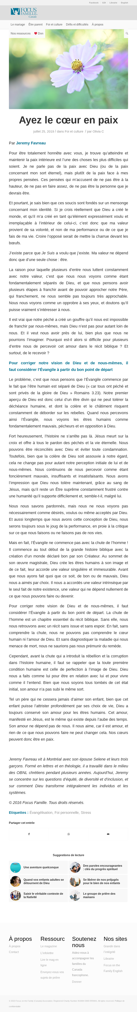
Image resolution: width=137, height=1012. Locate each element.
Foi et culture (74, 131)
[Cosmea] (68, 69)
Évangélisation (41, 813)
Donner (77, 981)
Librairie (113, 3)
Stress (86, 813)
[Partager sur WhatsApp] (68, 834)
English (124, 3)
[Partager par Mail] (108, 834)
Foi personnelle (67, 813)
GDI (104, 3)
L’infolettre (47, 953)
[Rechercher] (126, 33)
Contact (14, 952)
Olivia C (98, 131)
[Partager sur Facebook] (29, 834)
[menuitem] (93, 3)
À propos (14, 946)
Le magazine (48, 946)
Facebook (93, 3)
